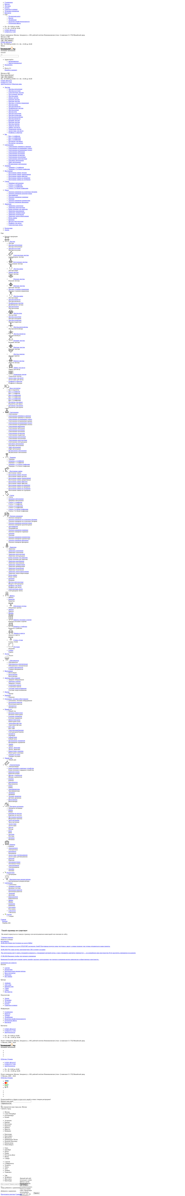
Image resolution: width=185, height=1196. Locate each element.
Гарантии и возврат (11, 9)
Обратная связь (17, 84)
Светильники (9, 145)
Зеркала (11, 609)
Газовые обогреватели (15, 667)
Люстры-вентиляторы (15, 117)
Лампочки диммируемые (16, 212)
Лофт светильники (14, 162)
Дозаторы (11, 893)
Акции (7, 230)
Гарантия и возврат (11, 1005)
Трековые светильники (16, 183)
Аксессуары (12, 824)
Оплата (7, 7)
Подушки (16, 647)
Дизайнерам (12, 20)
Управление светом (14, 129)
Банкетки (11, 599)
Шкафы (10, 613)
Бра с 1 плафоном (14, 136)
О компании (9, 2)
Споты (7, 181)
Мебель (12, 596)
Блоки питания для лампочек (18, 209)
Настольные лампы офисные (17, 176)
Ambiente (8, 983)
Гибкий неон (12, 737)
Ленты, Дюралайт (14, 747)
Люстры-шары (13, 96)
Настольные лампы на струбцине (19, 179)
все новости (5, 941)
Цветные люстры (14, 101)
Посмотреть (8, 65)
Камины (12, 844)
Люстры (7, 87)
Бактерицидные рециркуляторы (20, 879)
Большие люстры (14, 120)
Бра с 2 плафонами (14, 138)
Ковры (10, 810)
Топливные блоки (14, 862)
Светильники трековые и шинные (19, 146)
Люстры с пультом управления (18, 103)
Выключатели (13, 782)
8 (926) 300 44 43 (6, 42)
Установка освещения (12, 11)
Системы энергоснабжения (17, 688)
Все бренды (8, 992)
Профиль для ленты (14, 223)
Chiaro (7, 988)
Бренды (7, 4)
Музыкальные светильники (17, 164)
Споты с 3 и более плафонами (18, 188)
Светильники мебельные (16, 152)
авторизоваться (13, 61)
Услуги (7, 654)
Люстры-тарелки (14, 124)
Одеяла (10, 650)
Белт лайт (11, 727)
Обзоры (7, 1015)
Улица (7, 190)
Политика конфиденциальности (19, 21)
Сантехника (9, 883)
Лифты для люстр (14, 127)
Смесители (12, 911)
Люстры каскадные (14, 113)
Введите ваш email (7, 1101)
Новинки (8, 695)
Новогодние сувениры (15, 751)
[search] (1, 54)
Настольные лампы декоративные (19, 174)
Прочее (7, 692)
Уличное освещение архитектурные (20, 193)
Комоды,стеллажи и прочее (22, 620)
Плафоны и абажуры (15, 132)
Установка (8, 1000)
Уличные (11, 199)
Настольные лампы (16, 471)
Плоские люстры (14, 99)
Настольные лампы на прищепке (19, 178)
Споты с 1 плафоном (15, 185)
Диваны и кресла (19, 633)
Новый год (8, 709)
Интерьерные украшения (16, 740)
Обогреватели (14, 660)
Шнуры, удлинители (15, 775)
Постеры (11, 834)
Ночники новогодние (15, 713)
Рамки (10, 786)
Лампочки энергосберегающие (18, 216)
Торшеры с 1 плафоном (16, 167)
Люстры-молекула (14, 106)
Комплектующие (14, 772)
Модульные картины (15, 817)
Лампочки (8, 204)
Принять (36, 1193)
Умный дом (8, 758)
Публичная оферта (14, 23)
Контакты (8, 13)
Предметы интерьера (16, 806)
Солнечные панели (14, 685)
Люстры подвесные (14, 115)
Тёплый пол (12, 706)
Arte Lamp (8, 985)
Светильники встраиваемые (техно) (20, 150)
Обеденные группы (19, 606)
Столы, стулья (18, 640)
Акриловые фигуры (15, 723)
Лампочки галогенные (15, 206)
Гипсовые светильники (16, 160)
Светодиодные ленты (15, 225)
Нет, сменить (9, 40)
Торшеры (8, 165)
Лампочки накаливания (16, 211)
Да (2, 40)
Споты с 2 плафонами (15, 186)
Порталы (11, 858)
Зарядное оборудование (12, 678)
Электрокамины (13, 865)
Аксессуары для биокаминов (17, 855)
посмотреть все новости (9, 963)
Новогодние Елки (14, 720)
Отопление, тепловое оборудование (16, 699)
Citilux (7, 990)
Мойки (10, 900)
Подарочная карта (14, 16)
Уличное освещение (16, 516)
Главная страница (7, 937)
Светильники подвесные (16, 155)
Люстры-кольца (13, 110)
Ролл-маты (12, 907)
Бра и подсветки (15, 388)
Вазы (10, 831)
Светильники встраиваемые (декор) (20, 148)
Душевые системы (14, 886)
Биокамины (12, 851)
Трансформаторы (14, 789)
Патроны (11, 219)
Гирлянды (11, 733)
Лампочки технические (16, 214)
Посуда (10, 827)
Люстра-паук (12, 111)
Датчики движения (14, 796)
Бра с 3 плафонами (14, 139)
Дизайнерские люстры (15, 108)
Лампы (10, 744)
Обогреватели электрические (18, 664)
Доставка (8, 6)
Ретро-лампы (12, 218)
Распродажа (8, 228)
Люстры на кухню (14, 91)
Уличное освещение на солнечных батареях (22, 192)
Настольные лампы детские (17, 172)
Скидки (9, 914)
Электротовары (15, 765)
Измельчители (13, 897)
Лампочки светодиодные (16, 207)
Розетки (11, 779)
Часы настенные (13, 820)
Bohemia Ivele (9, 986)
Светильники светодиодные (17, 159)
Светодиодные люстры (16, 92)
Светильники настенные (16, 153)
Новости (7, 1013)
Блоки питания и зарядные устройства (21, 768)
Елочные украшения (15, 716)
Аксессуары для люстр (15, 131)
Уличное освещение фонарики (18, 202)
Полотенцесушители (15, 702)
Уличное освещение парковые (18, 197)
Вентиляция (9, 671)
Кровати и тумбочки (20, 626)
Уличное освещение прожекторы (19, 200)
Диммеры (11, 792)
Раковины (11, 904)
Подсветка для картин (15, 143)
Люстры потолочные (15, 89)
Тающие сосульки (14, 754)
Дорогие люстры (14, 125)
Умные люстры (13, 98)
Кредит (10, 18)
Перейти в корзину (11, 70)
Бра (6, 134)
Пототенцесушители (15, 890)
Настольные (9, 171)
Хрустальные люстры (15, 94)
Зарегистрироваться (15, 63)
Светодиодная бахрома (16, 730)
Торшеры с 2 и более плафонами (19, 169)
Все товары (8, 976)
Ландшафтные (13, 195)
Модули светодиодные (15, 221)
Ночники (11, 838)
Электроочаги (13, 848)
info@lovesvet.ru (6, 84)
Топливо (11, 869)
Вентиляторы (12, 674)
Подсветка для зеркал (15, 141)
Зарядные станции (14, 681)
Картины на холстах (15, 813)
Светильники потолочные (17, 157)
